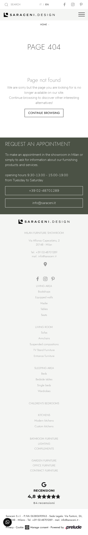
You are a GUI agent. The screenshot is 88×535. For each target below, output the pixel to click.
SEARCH (15, 4)
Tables (44, 309)
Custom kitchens (44, 426)
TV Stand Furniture (44, 350)
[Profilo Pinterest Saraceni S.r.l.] (81, 4)
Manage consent (39, 527)
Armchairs (44, 338)
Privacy (9, 527)
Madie (44, 303)
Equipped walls (44, 297)
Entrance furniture (44, 356)
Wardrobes (44, 391)
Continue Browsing (44, 113)
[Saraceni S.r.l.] (44, 14)
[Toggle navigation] (81, 15)
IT (41, 4)
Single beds (44, 385)
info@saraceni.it (44, 203)
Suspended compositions (44, 344)
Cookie (19, 527)
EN (47, 4)
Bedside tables (44, 379)
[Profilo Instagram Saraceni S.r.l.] (73, 4)
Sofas (44, 333)
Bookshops (44, 291)
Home (43, 24)
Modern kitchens (44, 421)
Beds (44, 374)
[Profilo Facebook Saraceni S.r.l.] (65, 4)
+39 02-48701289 (44, 190)
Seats (44, 315)
